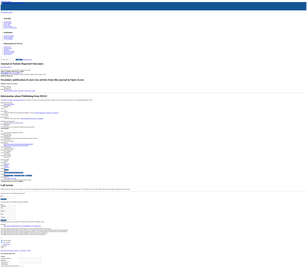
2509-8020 (6, 164)
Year (2, 207)
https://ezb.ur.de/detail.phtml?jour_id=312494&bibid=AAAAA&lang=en (22, 226)
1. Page (2, 217)
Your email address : (6, 258)
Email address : (5, 262)
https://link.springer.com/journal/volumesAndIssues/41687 (18, 144)
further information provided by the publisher (46, 112)
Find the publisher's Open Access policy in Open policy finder (19, 90)
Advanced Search (27, 59)
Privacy (29, 250)
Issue (2, 214)
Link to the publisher (9, 104)
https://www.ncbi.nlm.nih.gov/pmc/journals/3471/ (16, 145)
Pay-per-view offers (9, 52)
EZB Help (6, 49)
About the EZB (8, 48)
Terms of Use (7, 47)
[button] (12, 71)
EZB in (8, 54)
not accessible (6, 242)
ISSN (2, 204)
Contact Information (9, 36)
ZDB (15, 178)
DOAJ (6, 178)
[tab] (153, 71)
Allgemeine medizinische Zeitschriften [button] (13, 172)
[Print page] (4, 12)
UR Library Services (9, 51)
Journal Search (7, 22)
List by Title (7, 24)
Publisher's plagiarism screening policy (13, 122)
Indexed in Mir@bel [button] (19, 175)
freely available (7, 240)
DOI (2, 196)
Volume (3, 211)
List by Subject (7, 23)
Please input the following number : (10, 266)
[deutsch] (9, 12)
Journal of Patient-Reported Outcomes (22, 63)
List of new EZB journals (10, 27)
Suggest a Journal (8, 37)
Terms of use (6, 244)
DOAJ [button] (9, 67)
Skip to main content (6, 1)
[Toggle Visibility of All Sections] (12, 67)
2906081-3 (6, 167)
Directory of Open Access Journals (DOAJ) (14, 100)
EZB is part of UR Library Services (10, 250)
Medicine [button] (6, 170)
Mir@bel (10, 178)
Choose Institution (8, 38)
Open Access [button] (4, 67)
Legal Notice (23, 250)
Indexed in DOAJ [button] (8, 175)
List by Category (8, 26)
